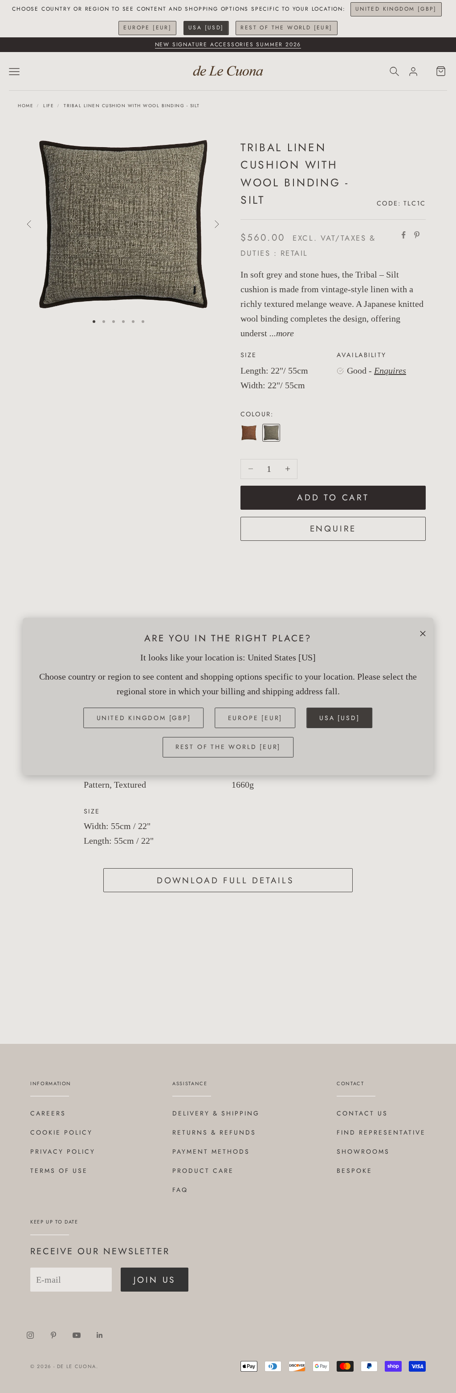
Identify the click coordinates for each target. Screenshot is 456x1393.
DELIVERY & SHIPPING (216, 1113)
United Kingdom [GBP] (396, 9)
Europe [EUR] (147, 28)
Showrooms (363, 1151)
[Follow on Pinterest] (53, 1335)
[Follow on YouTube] (76, 1335)
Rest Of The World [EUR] (286, 28)
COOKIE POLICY (61, 1132)
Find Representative (381, 1132)
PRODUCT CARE (203, 1170)
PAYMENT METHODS (211, 1151)
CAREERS (48, 1113)
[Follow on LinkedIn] (99, 1335)
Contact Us (362, 1113)
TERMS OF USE (59, 1170)
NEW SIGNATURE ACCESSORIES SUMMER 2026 (228, 44)
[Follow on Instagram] (30, 1335)
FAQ (180, 1189)
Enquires (390, 370)
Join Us (155, 1280)
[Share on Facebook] (403, 234)
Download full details (225, 880)
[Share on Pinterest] (416, 234)
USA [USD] (206, 28)
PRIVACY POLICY (62, 1151)
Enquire (333, 529)
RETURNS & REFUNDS (214, 1132)
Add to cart (333, 497)
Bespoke (354, 1170)
